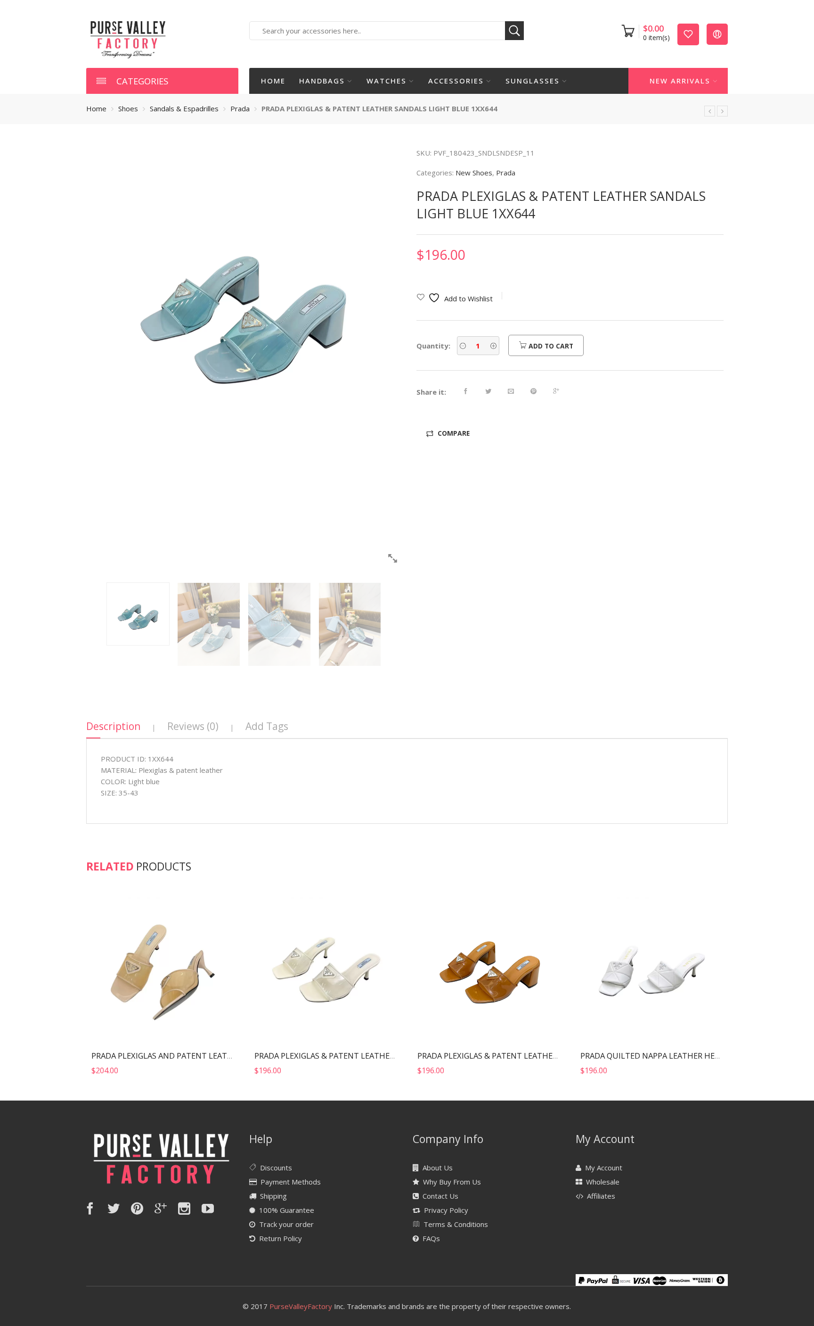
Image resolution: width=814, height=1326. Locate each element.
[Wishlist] (688, 33)
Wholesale (602, 1181)
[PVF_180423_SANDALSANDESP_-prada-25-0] (243, 305)
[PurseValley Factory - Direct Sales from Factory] (128, 38)
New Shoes (474, 172)
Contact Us (440, 1196)
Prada (240, 108)
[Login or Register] (717, 33)
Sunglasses (532, 80)
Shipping (273, 1196)
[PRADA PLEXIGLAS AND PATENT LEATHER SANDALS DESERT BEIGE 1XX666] (162, 967)
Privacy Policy (446, 1210)
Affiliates (601, 1196)
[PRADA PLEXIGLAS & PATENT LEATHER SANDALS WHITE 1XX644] (709, 111)
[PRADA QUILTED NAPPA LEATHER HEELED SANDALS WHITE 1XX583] (651, 967)
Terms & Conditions (455, 1224)
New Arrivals (680, 80)
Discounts (276, 1167)
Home (273, 80)
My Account (603, 1167)
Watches (386, 80)
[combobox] (386, 30)
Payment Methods (290, 1181)
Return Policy (280, 1238)
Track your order (286, 1224)
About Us (438, 1167)
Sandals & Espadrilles (184, 108)
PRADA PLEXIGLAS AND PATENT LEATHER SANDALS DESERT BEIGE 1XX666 (225, 1055)
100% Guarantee (286, 1210)
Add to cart (550, 345)
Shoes (128, 108)
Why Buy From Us (452, 1181)
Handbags (322, 80)
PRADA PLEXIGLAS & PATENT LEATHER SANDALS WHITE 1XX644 (369, 1055)
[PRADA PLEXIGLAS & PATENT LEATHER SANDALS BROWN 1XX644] (722, 111)
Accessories (456, 80)
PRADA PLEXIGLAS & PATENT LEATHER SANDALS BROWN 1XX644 (534, 1055)
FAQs (431, 1238)
